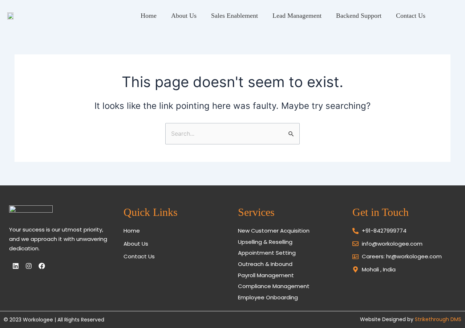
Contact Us (410, 15)
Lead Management (297, 15)
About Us (184, 15)
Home (149, 15)
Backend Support (358, 15)
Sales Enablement (234, 15)
